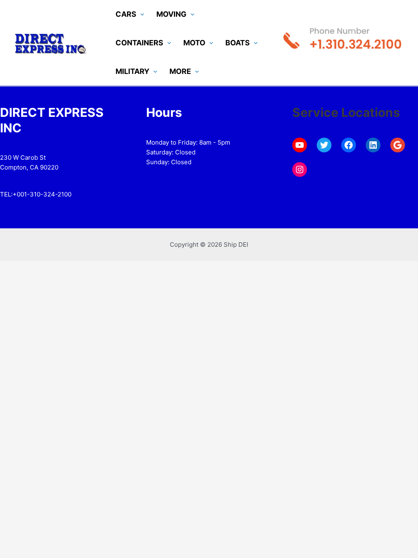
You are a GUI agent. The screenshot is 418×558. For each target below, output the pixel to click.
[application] (140, 14)
